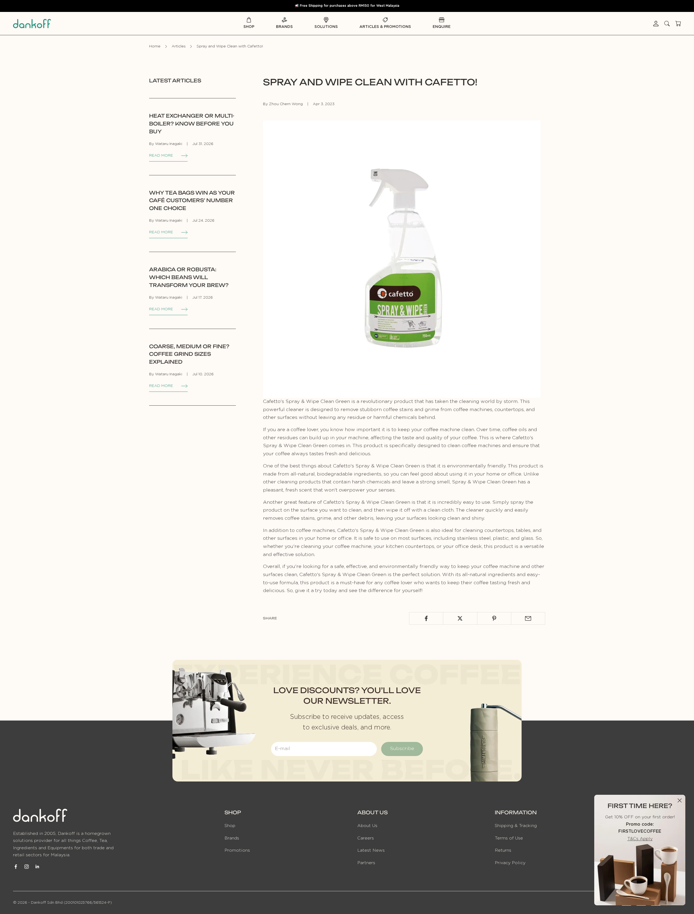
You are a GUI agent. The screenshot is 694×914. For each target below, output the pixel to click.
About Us (367, 825)
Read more (161, 155)
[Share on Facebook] (426, 618)
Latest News (371, 850)
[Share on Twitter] (460, 618)
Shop (248, 27)
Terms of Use (509, 838)
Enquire (442, 27)
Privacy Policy (510, 863)
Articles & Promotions (385, 27)
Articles (179, 46)
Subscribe (402, 748)
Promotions (237, 850)
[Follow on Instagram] (26, 866)
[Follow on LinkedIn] (37, 866)
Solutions (326, 27)
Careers (365, 838)
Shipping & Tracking (516, 825)
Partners (366, 863)
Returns (503, 850)
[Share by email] (528, 618)
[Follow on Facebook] (15, 866)
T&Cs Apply (640, 839)
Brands (284, 27)
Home (154, 46)
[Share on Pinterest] (494, 618)
